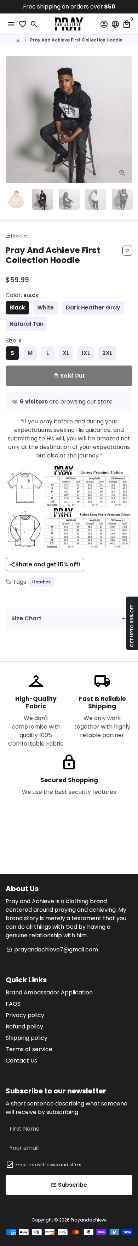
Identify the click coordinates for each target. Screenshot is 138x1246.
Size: (14, 340)
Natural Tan (27, 324)
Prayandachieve (89, 1220)
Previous (12, 119)
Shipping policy (26, 1038)
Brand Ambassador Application (49, 992)
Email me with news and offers (48, 1165)
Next (125, 119)
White (45, 307)
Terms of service (29, 1049)
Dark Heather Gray (93, 307)
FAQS (13, 1004)
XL (66, 353)
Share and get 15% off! (45, 564)
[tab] (69, 619)
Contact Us (21, 1060)
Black (17, 307)
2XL (107, 353)
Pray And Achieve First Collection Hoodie (76, 40)
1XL (85, 353)
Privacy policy (25, 1015)
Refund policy (24, 1026)
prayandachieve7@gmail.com (52, 949)
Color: (22, 295)
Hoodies (17, 236)
